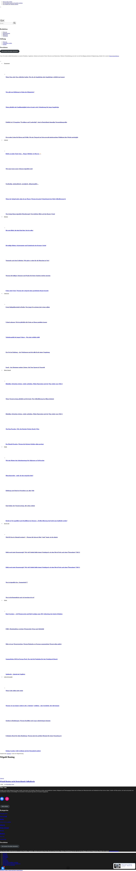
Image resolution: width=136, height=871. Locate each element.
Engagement (7, 63)
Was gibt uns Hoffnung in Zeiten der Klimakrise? (20, 92)
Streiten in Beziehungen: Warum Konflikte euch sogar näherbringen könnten (28, 720)
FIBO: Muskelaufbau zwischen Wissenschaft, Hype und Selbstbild (25, 629)
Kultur (5, 600)
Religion (6, 216)
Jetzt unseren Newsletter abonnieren (10, 51)
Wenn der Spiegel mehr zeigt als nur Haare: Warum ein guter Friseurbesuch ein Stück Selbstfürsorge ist (36, 199)
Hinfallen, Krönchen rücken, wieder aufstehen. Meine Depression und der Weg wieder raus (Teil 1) (34, 414)
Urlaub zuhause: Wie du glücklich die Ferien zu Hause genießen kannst (26, 322)
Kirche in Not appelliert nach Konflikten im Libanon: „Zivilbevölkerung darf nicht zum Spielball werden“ (36, 520)
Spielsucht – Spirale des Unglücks (15, 674)
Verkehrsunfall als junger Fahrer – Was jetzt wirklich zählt (23, 337)
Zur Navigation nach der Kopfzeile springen (13, 3)
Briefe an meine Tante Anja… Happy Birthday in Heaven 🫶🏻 (23, 153)
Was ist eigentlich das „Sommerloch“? (17, 582)
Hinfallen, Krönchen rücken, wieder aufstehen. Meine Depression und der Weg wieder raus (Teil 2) (34, 384)
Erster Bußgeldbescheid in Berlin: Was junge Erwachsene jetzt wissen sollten (28, 307)
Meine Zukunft (7, 370)
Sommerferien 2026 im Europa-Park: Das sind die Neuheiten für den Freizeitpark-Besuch (32, 659)
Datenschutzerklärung (114, 56)
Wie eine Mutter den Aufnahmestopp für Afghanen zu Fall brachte (25, 460)
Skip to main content (7, 1)
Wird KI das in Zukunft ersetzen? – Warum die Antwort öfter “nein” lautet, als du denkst (32, 537)
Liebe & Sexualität (8, 677)
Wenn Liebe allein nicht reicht (14, 690)
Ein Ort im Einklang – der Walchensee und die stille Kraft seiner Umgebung (28, 352)
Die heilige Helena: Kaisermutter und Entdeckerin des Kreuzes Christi (26, 245)
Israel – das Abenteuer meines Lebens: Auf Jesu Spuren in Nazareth (25, 367)
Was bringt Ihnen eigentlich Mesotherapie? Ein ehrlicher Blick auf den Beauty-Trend (30, 214)
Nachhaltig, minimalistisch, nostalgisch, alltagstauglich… (22, 184)
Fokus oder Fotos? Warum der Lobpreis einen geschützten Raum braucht (27, 290)
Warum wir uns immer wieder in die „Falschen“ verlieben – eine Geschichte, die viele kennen (32, 705)
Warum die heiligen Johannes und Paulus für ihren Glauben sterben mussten (28, 275)
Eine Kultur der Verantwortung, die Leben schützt (20, 505)
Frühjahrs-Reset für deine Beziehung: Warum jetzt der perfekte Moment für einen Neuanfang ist (33, 736)
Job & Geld (6, 523)
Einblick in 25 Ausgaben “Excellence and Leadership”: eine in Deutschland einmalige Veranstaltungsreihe (36, 122)
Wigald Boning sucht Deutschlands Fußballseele (17, 781)
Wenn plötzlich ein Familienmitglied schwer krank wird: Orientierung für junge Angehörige (32, 107)
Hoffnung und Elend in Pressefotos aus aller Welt (20, 490)
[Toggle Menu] (0, 61)
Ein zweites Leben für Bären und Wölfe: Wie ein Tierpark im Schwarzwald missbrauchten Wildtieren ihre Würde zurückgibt (42, 137)
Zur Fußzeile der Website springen (10, 4)
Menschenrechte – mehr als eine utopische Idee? (19, 475)
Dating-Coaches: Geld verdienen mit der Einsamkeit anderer (23, 751)
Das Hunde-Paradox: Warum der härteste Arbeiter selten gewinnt (25, 444)
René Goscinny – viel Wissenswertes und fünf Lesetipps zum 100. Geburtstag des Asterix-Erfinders (34, 614)
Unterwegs (6, 293)
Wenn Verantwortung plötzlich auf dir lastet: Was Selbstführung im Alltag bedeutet (30, 399)
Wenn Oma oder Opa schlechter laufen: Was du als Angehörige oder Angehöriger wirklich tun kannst (35, 77)
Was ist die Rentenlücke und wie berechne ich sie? (20, 597)
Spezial (2, 836)
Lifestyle (6, 140)
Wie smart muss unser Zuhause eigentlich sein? (19, 169)
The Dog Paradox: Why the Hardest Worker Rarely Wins (22, 429)
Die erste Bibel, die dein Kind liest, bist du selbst (19, 230)
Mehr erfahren (5, 806)
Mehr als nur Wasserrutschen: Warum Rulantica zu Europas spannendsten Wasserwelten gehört (33, 644)
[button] (10, 862)
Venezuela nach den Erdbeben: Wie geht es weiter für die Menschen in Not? (27, 260)
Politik (5, 446)
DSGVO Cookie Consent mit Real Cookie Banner (11, 870)
